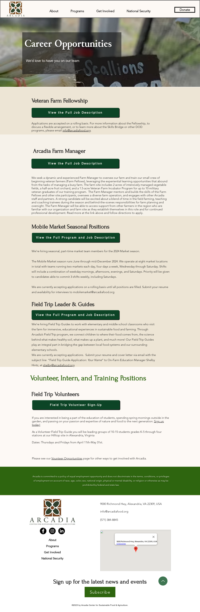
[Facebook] (43, 531)
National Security (52, 558)
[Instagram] (52, 531)
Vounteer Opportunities (66, 458)
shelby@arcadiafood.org (59, 365)
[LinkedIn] (61, 531)
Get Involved (52, 552)
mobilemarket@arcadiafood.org (93, 292)
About (52, 540)
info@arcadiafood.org (77, 130)
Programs (52, 546)
